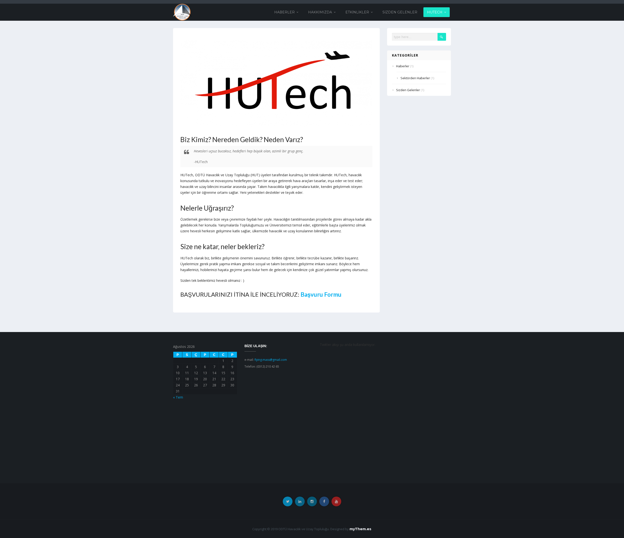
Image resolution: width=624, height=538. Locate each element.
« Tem (178, 397)
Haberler (284, 12)
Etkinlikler (357, 12)
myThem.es (360, 529)
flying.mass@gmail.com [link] (270, 360)
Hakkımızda (320, 12)
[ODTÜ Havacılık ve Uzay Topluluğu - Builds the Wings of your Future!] (182, 12)
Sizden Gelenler (399, 12)
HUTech (434, 12)
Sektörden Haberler (415, 78)
